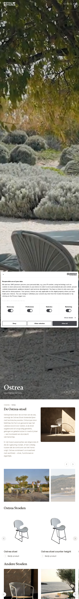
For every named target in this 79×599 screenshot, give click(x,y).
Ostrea (14, 405)
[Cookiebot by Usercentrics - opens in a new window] (68, 274)
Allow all (65, 323)
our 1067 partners (14, 284)
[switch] (30, 310)
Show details (68, 317)
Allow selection (39, 323)
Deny (14, 323)
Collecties (7, 405)
